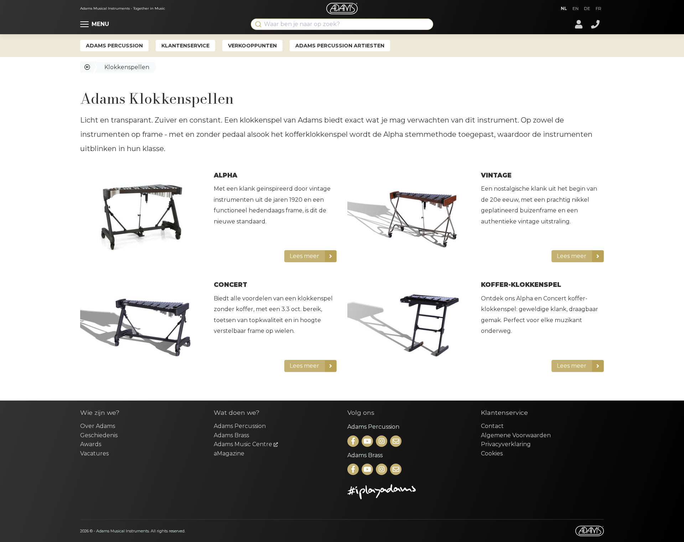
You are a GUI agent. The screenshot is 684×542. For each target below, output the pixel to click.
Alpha (225, 175)
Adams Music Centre (244, 444)
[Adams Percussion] (353, 441)
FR (598, 8)
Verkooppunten (252, 45)
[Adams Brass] (353, 469)
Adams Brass (231, 435)
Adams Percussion (114, 45)
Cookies (492, 453)
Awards (90, 444)
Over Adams (97, 426)
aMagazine (229, 453)
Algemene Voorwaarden (516, 435)
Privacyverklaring (506, 444)
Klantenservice (185, 45)
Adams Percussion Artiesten (339, 45)
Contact (492, 426)
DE (587, 8)
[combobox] (342, 24)
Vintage (496, 175)
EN (575, 8)
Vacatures (94, 453)
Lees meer (304, 256)
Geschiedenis (99, 435)
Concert (230, 284)
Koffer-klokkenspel (521, 284)
